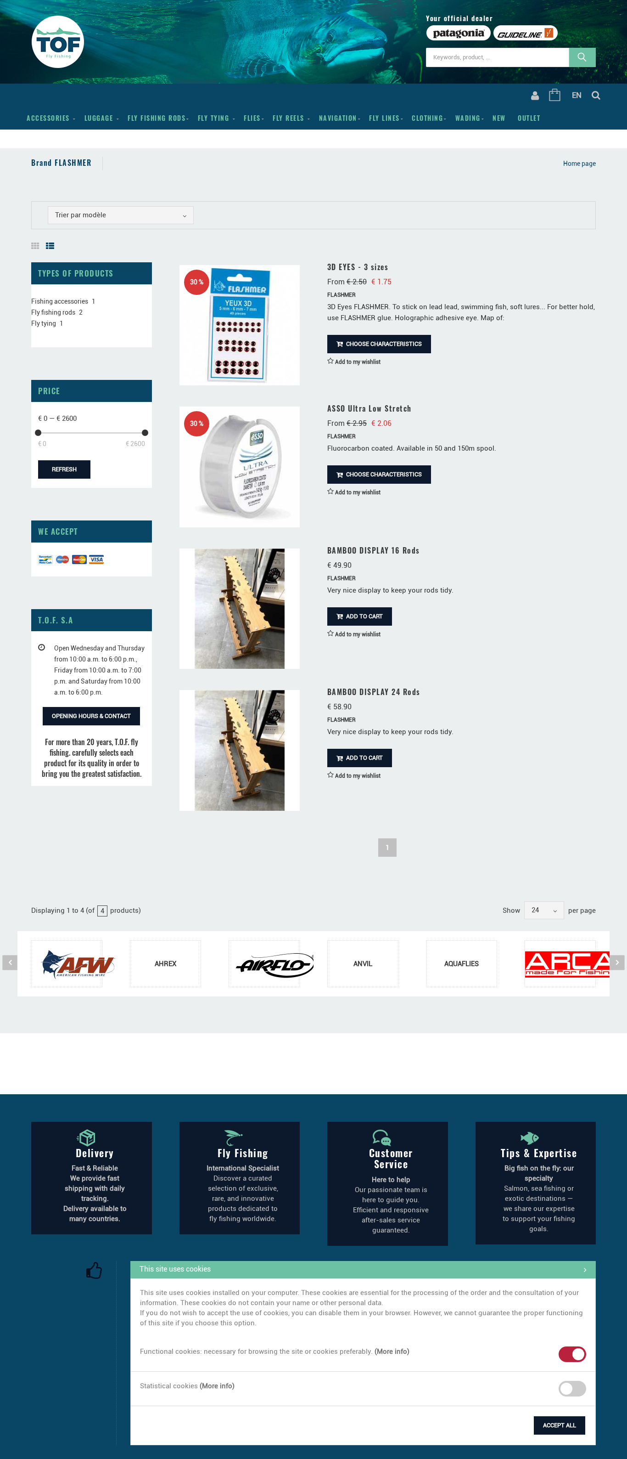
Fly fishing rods (53, 312)
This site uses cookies (175, 1269)
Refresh (64, 469)
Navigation (338, 118)
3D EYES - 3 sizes (358, 266)
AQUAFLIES (461, 964)
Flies (252, 118)
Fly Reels (290, 118)
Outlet (529, 118)
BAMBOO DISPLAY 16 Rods (373, 550)
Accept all (559, 1425)
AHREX (165, 964)
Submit (151, 1423)
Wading (468, 118)
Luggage (100, 118)
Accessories (49, 118)
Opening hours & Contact (91, 716)
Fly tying (43, 323)
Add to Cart (364, 616)
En (577, 95)
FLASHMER (341, 295)
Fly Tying (215, 118)
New (499, 118)
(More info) (392, 1351)
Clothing (427, 118)
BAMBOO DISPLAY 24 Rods (373, 691)
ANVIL (362, 964)
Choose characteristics (383, 343)
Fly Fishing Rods (156, 118)
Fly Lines (384, 118)
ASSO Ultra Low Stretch (369, 408)
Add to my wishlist (357, 362)
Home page (579, 163)
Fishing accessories (59, 301)
